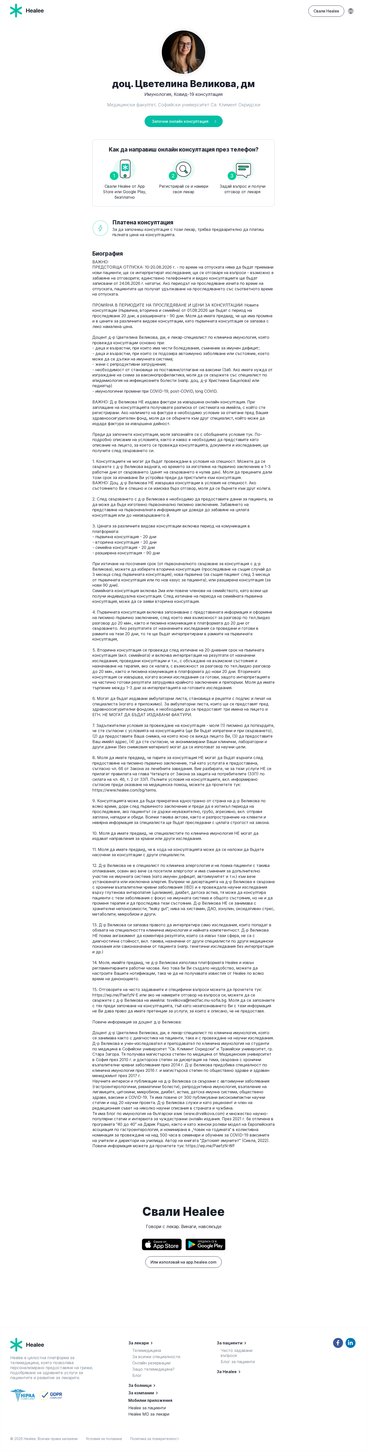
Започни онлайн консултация (180, 121)
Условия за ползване (105, 1439)
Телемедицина (146, 1350)
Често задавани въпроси (236, 1353)
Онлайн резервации (151, 1362)
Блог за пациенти (238, 1361)
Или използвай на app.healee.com (183, 1262)
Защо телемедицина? (153, 1369)
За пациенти (229, 1342)
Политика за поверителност (154, 1439)
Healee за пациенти (147, 1407)
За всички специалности (156, 1356)
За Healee (227, 1371)
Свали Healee (326, 11)
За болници (140, 1385)
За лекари (138, 1342)
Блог (137, 1375)
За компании (141, 1392)
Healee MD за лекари (148, 1414)
